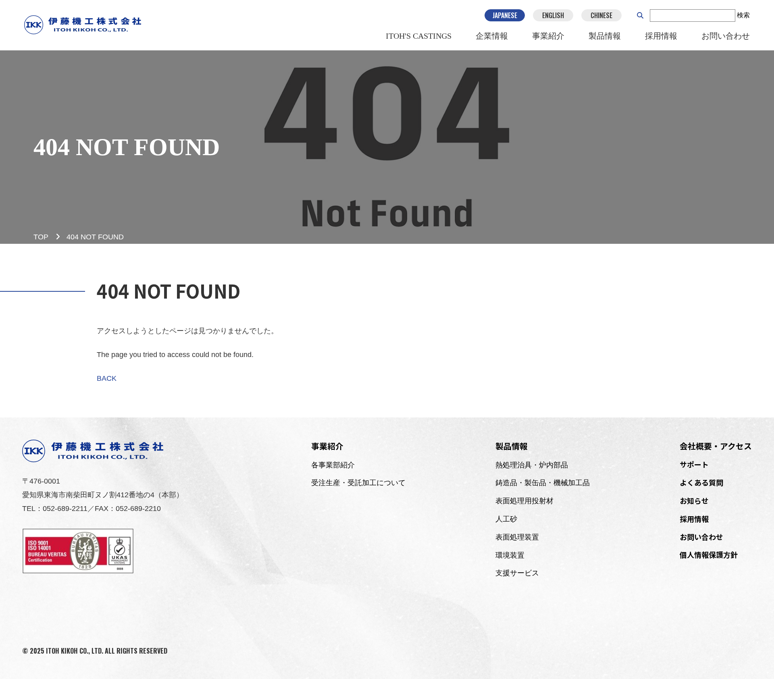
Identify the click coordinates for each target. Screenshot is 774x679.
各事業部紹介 (333, 465)
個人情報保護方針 (709, 554)
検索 (743, 15)
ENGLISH (553, 15)
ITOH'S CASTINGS (419, 36)
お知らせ (694, 500)
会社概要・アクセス (716, 446)
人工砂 (506, 519)
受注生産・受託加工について (358, 483)
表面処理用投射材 (524, 501)
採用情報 (661, 36)
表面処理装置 (517, 537)
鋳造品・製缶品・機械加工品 (542, 483)
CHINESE (601, 15)
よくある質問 (701, 482)
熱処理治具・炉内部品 (531, 465)
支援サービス (517, 573)
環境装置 (509, 555)
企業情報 (492, 36)
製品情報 (605, 36)
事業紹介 (548, 36)
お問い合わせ (725, 36)
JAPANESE (505, 15)
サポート (694, 464)
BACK (107, 378)
